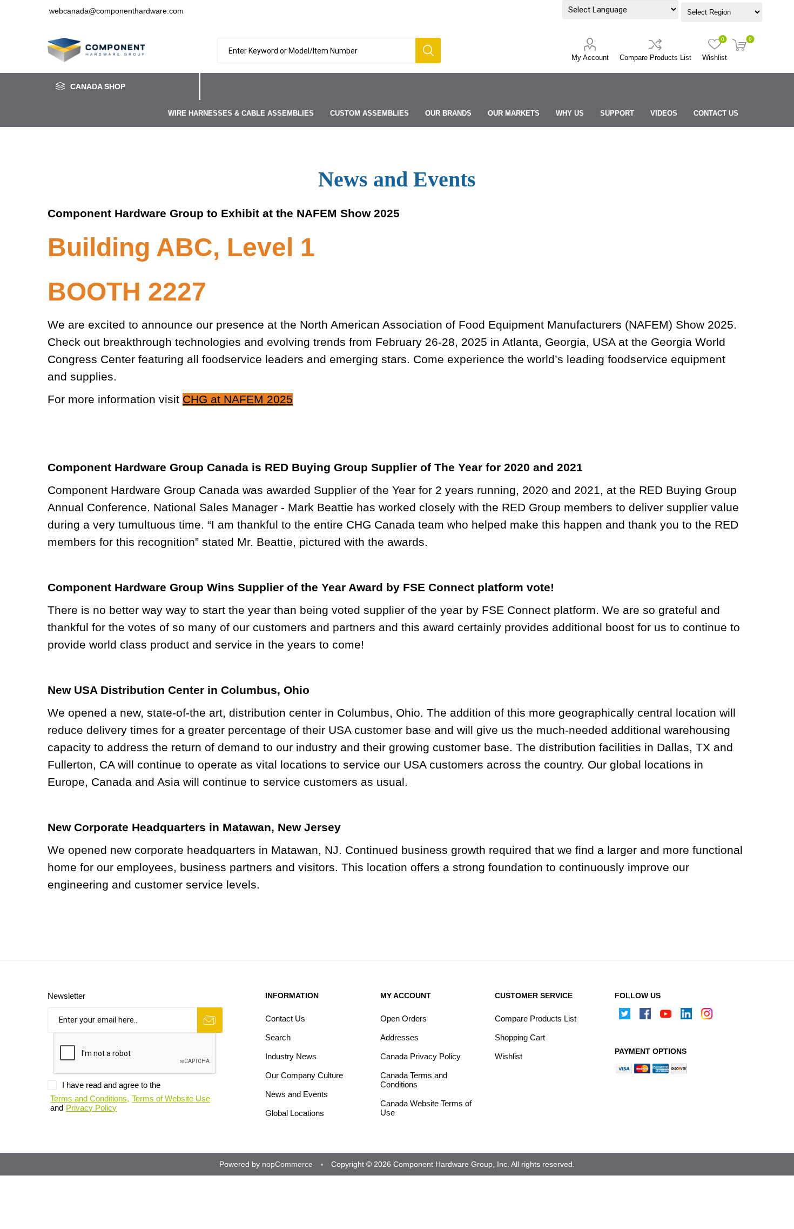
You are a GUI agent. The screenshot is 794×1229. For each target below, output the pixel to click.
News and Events (296, 1094)
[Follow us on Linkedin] (686, 1016)
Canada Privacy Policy (420, 1056)
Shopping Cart (520, 1037)
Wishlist (508, 1056)
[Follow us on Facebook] (645, 1016)
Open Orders (403, 1018)
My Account (590, 58)
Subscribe (210, 1020)
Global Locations (294, 1113)
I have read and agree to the (111, 1085)
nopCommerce (287, 1164)
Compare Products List (655, 58)
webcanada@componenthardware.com (116, 10)
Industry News (291, 1056)
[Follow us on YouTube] (666, 1016)
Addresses (399, 1037)
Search (428, 50)
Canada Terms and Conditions (413, 1080)
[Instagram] (707, 1016)
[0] (739, 46)
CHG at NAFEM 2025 (238, 399)
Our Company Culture (304, 1075)
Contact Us (285, 1018)
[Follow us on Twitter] (625, 1016)
